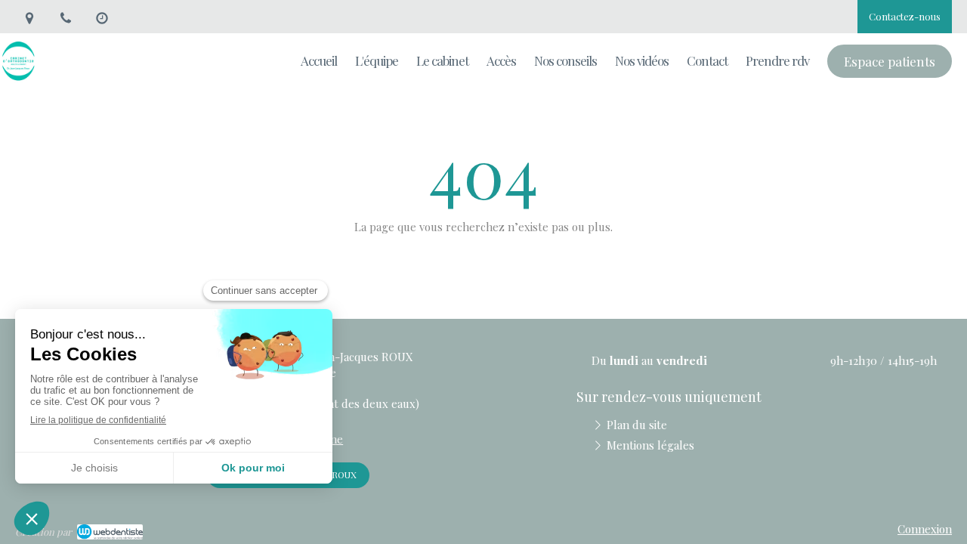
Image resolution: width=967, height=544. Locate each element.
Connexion (924, 528)
